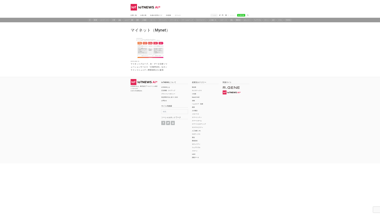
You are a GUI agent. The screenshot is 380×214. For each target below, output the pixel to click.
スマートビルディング (187, 20)
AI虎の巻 (143, 15)
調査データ (195, 157)
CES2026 (288, 20)
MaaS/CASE (196, 97)
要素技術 (238, 20)
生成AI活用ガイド (156, 15)
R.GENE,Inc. (138, 91)
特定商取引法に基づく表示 (169, 97)
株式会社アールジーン (147, 86)
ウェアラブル (257, 20)
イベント (178, 15)
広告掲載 (214, 15)
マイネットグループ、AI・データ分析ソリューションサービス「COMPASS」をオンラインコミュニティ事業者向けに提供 (149, 67)
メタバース (153, 20)
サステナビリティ (201, 20)
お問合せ (164, 100)
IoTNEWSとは (165, 87)
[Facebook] (163, 123)
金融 (119, 20)
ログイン (233, 15)
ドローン (266, 20)
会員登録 (241, 15)
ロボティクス (223, 20)
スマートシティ (163, 20)
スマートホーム (174, 20)
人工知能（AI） (213, 20)
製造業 (95, 20)
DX (90, 20)
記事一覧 (134, 15)
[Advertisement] (213, 7)
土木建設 (144, 20)
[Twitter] (168, 123)
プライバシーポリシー (168, 94)
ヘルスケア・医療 (128, 20)
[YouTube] (173, 123)
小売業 (113, 20)
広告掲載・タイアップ (168, 90)
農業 (137, 20)
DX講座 (168, 15)
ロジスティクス (104, 20)
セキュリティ (247, 20)
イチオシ (280, 20)
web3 (273, 20)
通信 (231, 20)
